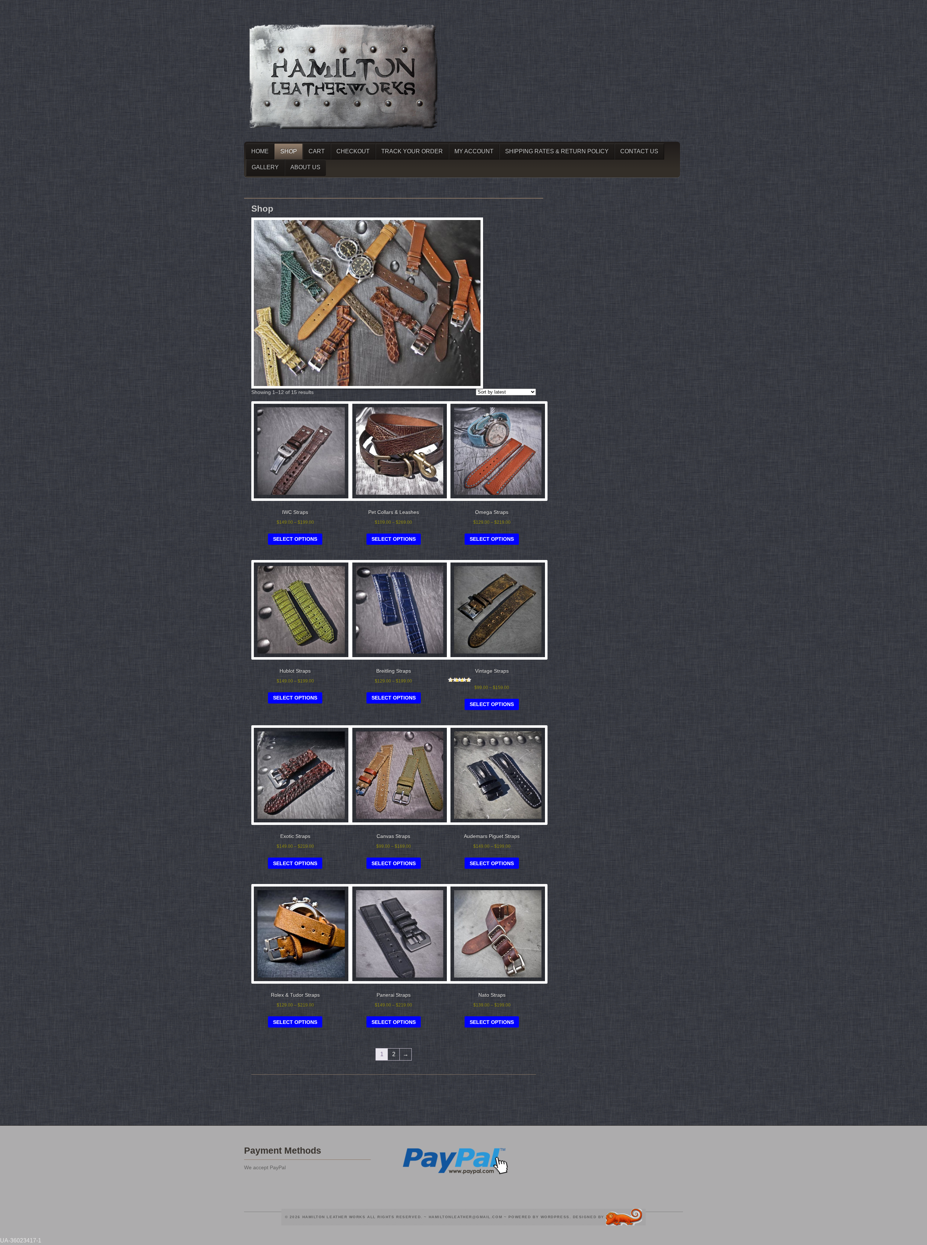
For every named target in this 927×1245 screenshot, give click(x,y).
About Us (305, 167)
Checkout (353, 151)
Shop (288, 151)
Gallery (265, 167)
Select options (295, 539)
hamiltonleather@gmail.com (466, 1217)
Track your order (412, 151)
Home (260, 151)
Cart (317, 151)
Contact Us (639, 151)
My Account (474, 151)
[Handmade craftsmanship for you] (343, 132)
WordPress (555, 1217)
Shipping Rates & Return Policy (557, 151)
